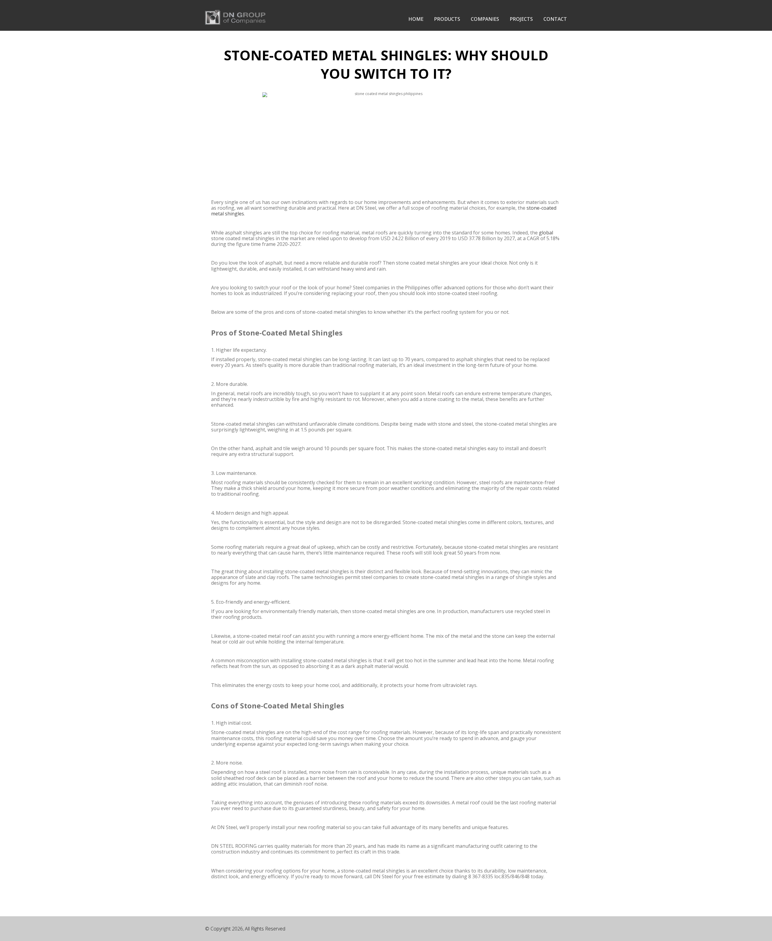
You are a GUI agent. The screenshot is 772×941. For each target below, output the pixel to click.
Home (415, 19)
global (546, 232)
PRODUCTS (447, 19)
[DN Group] (235, 16)
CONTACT (555, 19)
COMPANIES (485, 19)
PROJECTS (521, 19)
